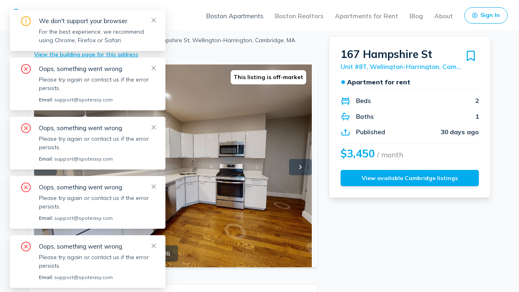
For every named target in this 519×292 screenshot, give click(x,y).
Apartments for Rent (366, 16)
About (443, 16)
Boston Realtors (299, 16)
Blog (416, 16)
